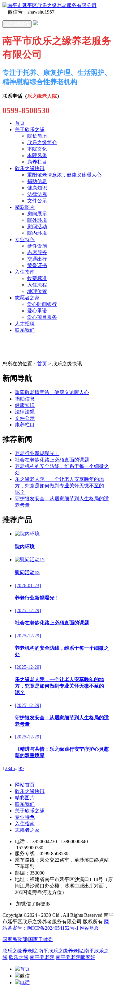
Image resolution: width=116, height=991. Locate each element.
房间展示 (37, 213)
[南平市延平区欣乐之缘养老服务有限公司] (49, 5)
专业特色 (25, 239)
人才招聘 (25, 323)
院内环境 (37, 233)
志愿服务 (37, 252)
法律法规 (37, 194)
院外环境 (37, 220)
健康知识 (37, 187)
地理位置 (37, 291)
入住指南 (25, 271)
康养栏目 (37, 161)
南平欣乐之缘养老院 (60, 950)
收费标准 (37, 278)
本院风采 (37, 155)
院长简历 (37, 136)
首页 (20, 123)
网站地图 (90, 928)
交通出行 (37, 259)
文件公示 (37, 200)
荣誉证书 (37, 265)
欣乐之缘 (18, 957)
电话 (25, 982)
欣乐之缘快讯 (30, 168)
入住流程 (37, 284)
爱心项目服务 (42, 317)
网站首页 (25, 784)
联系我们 (25, 330)
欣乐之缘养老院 (19, 950)
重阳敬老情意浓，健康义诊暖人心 (64, 174)
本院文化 (37, 149)
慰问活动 (37, 226)
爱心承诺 (37, 310)
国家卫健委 (40, 939)
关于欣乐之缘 (30, 129)
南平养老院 (42, 957)
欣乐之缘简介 (42, 142)
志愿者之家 (27, 297)
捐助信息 (37, 181)
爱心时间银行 (42, 304)
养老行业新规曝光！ (37, 453)
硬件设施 (37, 246)
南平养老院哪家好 (75, 957)
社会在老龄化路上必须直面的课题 (52, 459)
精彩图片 (25, 207)
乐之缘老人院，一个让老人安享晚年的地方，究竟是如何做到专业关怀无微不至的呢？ (59, 486)
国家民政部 (14, 939)
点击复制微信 (17, 24)
